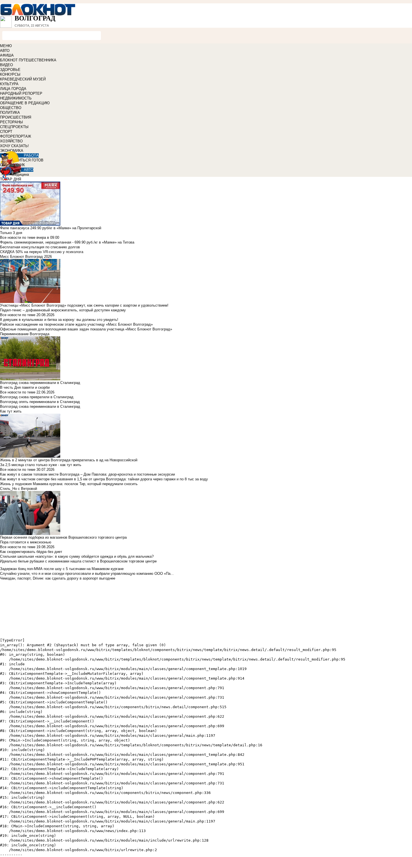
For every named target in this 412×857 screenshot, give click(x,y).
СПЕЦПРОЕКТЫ (14, 127)
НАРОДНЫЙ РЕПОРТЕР (21, 93)
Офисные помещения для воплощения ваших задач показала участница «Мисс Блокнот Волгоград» (86, 329)
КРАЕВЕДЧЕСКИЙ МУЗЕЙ (23, 79)
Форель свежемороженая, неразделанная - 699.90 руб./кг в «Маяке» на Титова (67, 242)
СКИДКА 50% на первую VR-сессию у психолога (41, 252)
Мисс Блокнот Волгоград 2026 (26, 256)
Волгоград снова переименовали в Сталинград (40, 406)
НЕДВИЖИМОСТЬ (16, 98)
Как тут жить (11, 411)
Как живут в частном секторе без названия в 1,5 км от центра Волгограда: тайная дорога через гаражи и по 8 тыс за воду (104, 479)
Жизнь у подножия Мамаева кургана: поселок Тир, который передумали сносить (69, 484)
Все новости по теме (17, 237)
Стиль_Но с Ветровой (18, 489)
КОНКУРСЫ (10, 74)
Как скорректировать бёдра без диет (31, 552)
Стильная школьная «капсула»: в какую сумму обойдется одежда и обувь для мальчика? (77, 556)
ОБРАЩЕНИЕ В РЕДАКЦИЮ (25, 103)
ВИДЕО (6, 65)
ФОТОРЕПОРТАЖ (15, 136)
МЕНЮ (6, 46)
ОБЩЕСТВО (10, 108)
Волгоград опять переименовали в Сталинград (40, 402)
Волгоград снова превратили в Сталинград (36, 397)
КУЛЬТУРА (9, 84)
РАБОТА (31, 155)
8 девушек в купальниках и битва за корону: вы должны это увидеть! (59, 320)
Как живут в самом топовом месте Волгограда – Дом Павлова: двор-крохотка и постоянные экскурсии (87, 474)
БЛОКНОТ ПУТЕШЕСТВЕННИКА (28, 60)
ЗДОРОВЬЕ (10, 70)
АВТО (5, 50)
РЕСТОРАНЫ (11, 122)
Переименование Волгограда (24, 334)
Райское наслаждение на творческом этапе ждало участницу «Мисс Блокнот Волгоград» (76, 324)
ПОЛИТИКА (10, 112)
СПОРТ (6, 131)
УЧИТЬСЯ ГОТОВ (28, 160)
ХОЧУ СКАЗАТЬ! (14, 146)
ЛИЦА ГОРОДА (13, 89)
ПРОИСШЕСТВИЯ (15, 117)
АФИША (7, 55)
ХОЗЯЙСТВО (11, 141)
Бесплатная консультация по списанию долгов (40, 247)
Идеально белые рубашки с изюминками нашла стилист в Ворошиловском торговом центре (78, 561)
